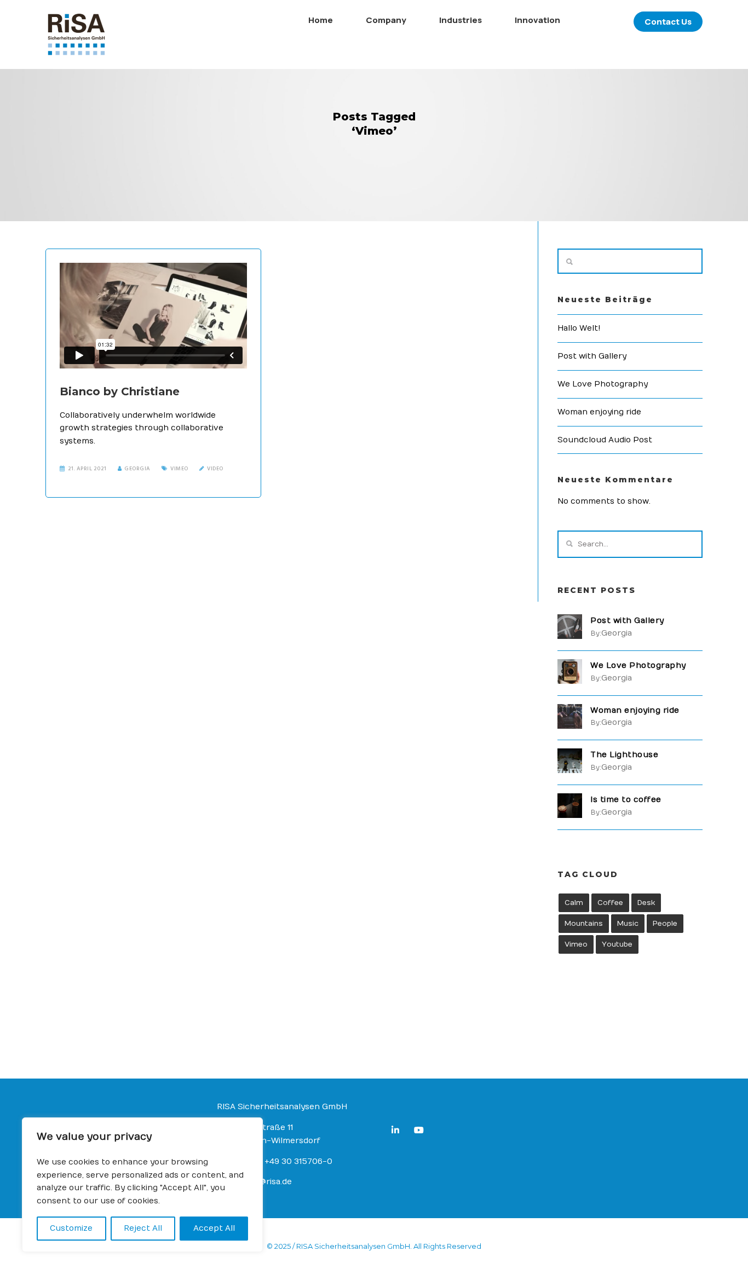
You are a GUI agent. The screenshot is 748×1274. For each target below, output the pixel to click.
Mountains (584, 923)
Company (386, 20)
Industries (460, 20)
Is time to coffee (625, 799)
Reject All (143, 1228)
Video (215, 468)
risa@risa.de (268, 1181)
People (665, 923)
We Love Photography (602, 384)
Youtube (617, 944)
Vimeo (179, 468)
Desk (646, 902)
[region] (142, 1184)
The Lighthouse (624, 754)
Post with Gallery (591, 356)
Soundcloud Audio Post (604, 440)
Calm (574, 902)
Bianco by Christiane (120, 391)
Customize (71, 1228)
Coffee (610, 902)
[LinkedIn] (397, 1132)
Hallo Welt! (579, 328)
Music (627, 923)
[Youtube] (421, 1132)
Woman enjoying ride (599, 412)
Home (320, 20)
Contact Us (668, 21)
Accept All (214, 1228)
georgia (137, 468)
